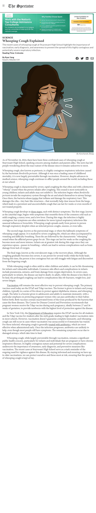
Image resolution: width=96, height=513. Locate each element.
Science (7, 37)
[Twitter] (82, 58)
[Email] (92, 58)
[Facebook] (77, 58)
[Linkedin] (87, 58)
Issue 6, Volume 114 (11, 59)
